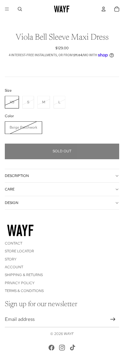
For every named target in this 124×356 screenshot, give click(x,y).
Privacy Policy (20, 283)
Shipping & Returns (24, 274)
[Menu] (7, 9)
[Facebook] (51, 347)
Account (14, 267)
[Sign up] (113, 319)
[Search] (19, 9)
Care (9, 189)
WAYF (69, 333)
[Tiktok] (72, 347)
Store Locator (19, 251)
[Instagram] (62, 347)
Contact (13, 243)
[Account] (103, 9)
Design (11, 202)
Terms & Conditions (24, 290)
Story (11, 259)
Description (17, 175)
